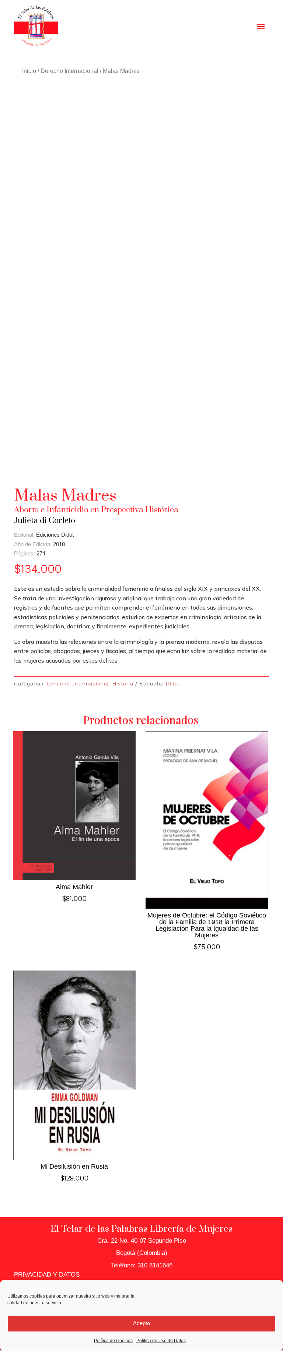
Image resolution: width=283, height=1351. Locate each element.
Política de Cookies (113, 1340)
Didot (172, 683)
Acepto (141, 1323)
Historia (122, 683)
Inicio (29, 71)
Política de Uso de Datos (161, 1340)
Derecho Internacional (69, 71)
